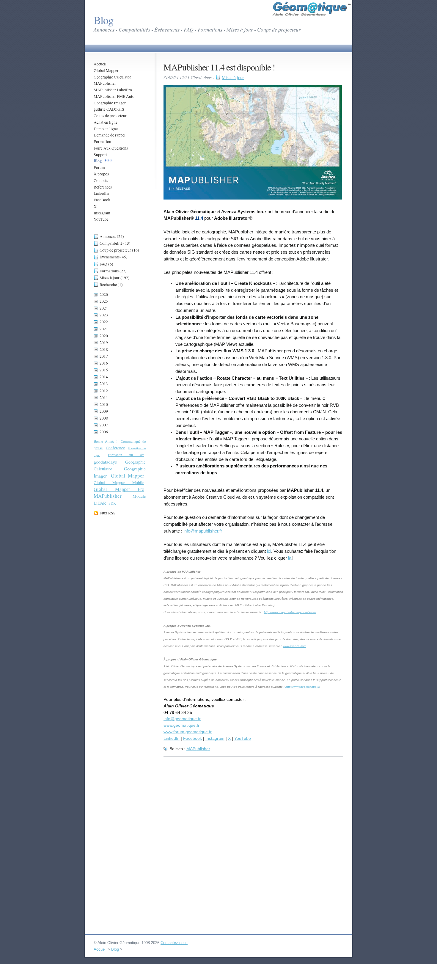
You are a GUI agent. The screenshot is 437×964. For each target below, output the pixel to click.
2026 (104, 294)
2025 (104, 301)
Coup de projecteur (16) (119, 250)
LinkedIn (101, 193)
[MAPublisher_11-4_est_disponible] (253, 198)
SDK (112, 503)
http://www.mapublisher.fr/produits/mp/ (290, 612)
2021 (104, 329)
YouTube (101, 219)
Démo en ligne (106, 128)
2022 (104, 321)
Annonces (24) (112, 236)
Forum (99, 167)
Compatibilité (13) (115, 243)
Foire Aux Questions (111, 148)
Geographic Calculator (112, 77)
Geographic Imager (110, 103)
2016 (104, 363)
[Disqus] (253, 833)
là (289, 557)
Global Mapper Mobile (119, 482)
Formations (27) (113, 271)
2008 (104, 418)
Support (100, 154)
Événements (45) (114, 257)
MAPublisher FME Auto (114, 96)
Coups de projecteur (110, 115)
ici (269, 551)
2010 (104, 404)
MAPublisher (105, 83)
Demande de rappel (109, 135)
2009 (104, 411)
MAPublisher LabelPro (113, 89)
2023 (104, 315)
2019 (104, 342)
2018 (104, 349)
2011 (104, 397)
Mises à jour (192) (115, 277)
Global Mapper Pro (119, 489)
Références (103, 187)
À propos (101, 174)
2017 (104, 356)
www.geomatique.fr (181, 725)
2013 (104, 383)
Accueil (100, 64)
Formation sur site (126, 455)
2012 (104, 390)
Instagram (102, 213)
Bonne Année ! (105, 441)
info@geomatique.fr (182, 718)
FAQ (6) (106, 264)
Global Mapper (106, 70)
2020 (104, 335)
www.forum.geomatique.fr (188, 731)
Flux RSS (108, 513)
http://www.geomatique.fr (302, 686)
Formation (102, 141)
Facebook (192, 738)
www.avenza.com (294, 646)
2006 (104, 431)
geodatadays (105, 462)
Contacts (101, 180)
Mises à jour (233, 77)
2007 (104, 425)
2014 (104, 376)
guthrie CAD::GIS (109, 109)
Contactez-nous (174, 943)
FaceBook (102, 199)
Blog (98, 161)
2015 (104, 370)
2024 (104, 308)
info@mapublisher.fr (202, 530)
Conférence (115, 447)
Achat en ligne (105, 122)
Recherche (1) (111, 284)
